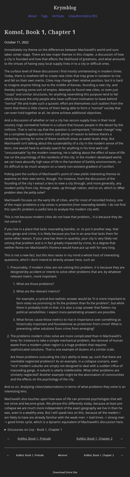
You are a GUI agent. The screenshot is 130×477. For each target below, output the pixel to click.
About (32, 16)
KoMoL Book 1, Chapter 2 (94, 438)
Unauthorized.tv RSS (83, 16)
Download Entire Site (65, 472)
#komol (62, 455)
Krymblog (65, 8)
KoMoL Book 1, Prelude (34, 438)
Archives (58, 16)
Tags (44, 16)
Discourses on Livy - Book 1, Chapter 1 (35, 430)
